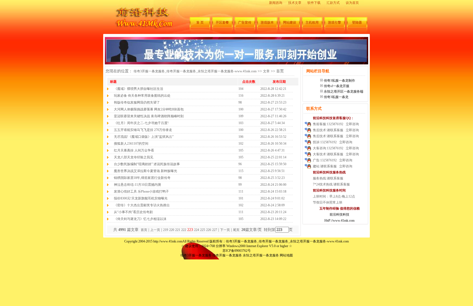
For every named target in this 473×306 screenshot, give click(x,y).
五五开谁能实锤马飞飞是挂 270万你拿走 (143, 130)
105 (240, 150)
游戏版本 (267, 22)
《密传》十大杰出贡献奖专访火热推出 (142, 205)
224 (196, 230)
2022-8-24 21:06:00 (273, 185)
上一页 (155, 230)
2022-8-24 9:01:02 (272, 198)
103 (240, 123)
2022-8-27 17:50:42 (273, 109)
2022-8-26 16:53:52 (273, 137)
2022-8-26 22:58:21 (273, 130)
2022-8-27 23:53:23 (273, 102)
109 (240, 116)
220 (171, 230)
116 (240, 96)
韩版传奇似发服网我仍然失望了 (137, 102)
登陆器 (357, 22)
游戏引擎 (334, 22)
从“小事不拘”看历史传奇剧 (133, 212)
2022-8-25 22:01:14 (273, 157)
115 (240, 171)
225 (202, 230)
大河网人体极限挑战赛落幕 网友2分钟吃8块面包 (149, 109)
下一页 (225, 230)
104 (240, 89)
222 (183, 230)
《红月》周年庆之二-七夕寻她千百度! (141, 123)
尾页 (236, 230)
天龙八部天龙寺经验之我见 (133, 157)
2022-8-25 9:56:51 (272, 171)
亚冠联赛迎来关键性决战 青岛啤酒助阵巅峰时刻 (149, 116)
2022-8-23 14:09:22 (273, 219)
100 (240, 109)
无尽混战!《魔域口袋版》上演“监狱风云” (144, 137)
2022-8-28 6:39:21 (272, 96)
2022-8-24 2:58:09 (272, 205)
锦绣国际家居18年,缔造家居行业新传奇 (142, 178)
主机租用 (312, 22)
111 (240, 191)
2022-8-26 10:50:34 (273, 143)
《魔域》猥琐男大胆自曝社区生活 (138, 89)
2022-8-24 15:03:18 (273, 191)
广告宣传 (244, 22)
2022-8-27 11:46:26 (273, 116)
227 (214, 230)
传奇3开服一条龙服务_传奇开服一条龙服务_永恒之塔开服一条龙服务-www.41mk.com (195, 71)
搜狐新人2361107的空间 (131, 143)
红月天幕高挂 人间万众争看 (134, 150)
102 (240, 143)
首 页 (200, 22)
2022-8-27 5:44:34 (272, 123)
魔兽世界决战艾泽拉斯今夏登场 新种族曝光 (145, 171)
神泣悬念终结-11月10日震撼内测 (137, 185)
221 (177, 230)
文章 (266, 71)
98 (240, 102)
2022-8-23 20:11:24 (273, 212)
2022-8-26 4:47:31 (272, 150)
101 (240, 198)
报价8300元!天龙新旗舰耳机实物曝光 (141, 198)
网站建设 (289, 22)
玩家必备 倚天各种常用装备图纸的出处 (142, 96)
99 (240, 185)
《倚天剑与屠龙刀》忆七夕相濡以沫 (140, 219)
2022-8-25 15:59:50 (273, 164)
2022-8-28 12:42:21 (273, 89)
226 (208, 230)
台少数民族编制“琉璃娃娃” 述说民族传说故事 (147, 164)
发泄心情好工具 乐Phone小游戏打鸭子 (141, 191)
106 (240, 137)
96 (240, 164)
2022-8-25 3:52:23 (272, 178)
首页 (144, 230)
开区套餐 (222, 22)
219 (165, 230)
